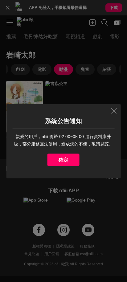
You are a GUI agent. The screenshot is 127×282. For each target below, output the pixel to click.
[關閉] (114, 110)
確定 (63, 159)
